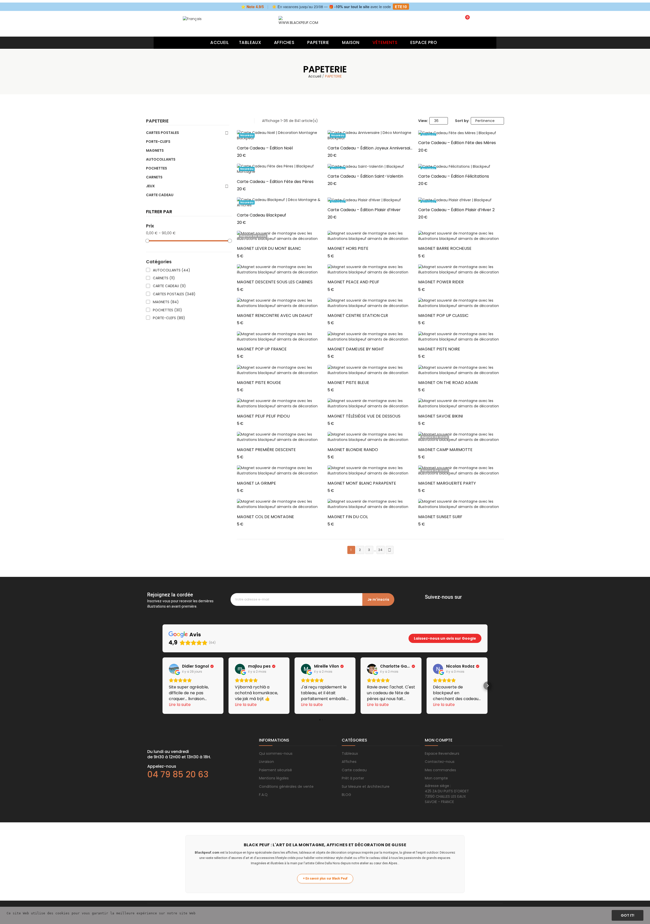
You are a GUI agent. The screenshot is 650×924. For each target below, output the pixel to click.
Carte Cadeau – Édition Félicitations (453, 176)
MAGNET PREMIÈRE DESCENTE (266, 450)
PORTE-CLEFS (158, 141)
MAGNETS (155, 150)
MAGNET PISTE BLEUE (348, 383)
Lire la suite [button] (180, 704)
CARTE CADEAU (159, 194)
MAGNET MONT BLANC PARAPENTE (362, 483)
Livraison (266, 761)
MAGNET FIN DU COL (348, 517)
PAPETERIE (157, 121)
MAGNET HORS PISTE (348, 248)
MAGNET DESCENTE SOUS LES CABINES (275, 282)
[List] (246, 120)
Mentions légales (274, 778)
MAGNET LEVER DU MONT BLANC (269, 248)
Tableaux (350, 753)
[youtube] (457, 604)
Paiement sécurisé (275, 770)
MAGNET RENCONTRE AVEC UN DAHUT (275, 315)
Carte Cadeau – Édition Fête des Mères (457, 143)
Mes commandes (440, 770)
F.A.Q (263, 794)
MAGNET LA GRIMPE (256, 483)
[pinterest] (447, 604)
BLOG (346, 794)
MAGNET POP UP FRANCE (262, 349)
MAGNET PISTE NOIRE (439, 349)
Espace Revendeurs (442, 753)
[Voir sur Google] (174, 669)
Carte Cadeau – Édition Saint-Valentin (365, 176)
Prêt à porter (353, 778)
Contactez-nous (439, 761)
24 (380, 550)
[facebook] (427, 604)
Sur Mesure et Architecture (365, 786)
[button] (162, 686)
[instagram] (437, 604)
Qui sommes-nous (275, 753)
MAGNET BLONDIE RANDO (353, 450)
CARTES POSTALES (162, 132)
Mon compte (436, 778)
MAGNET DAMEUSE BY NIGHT (356, 349)
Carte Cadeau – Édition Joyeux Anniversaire (370, 148)
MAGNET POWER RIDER (441, 282)
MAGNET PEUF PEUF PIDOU (263, 416)
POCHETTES (156, 168)
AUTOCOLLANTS (160, 159)
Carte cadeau (354, 770)
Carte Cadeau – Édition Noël (265, 148)
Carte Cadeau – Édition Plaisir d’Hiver (364, 210)
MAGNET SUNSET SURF (440, 517)
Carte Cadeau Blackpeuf (261, 215)
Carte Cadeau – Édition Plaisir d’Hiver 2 (456, 210)
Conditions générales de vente (286, 786)
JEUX (150, 186)
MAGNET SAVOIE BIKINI (440, 416)
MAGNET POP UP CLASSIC (443, 315)
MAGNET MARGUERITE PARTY (447, 483)
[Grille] (239, 120)
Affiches (349, 761)
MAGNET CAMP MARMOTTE (445, 450)
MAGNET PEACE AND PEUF (353, 282)
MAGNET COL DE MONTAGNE (265, 517)
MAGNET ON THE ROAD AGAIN (448, 383)
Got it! (627, 915)
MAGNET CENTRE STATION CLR (358, 315)
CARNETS (154, 177)
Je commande (279, 131)
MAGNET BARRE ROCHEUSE (445, 248)
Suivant (389, 550)
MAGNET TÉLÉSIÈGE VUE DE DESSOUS (364, 416)
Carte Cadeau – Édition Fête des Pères (275, 181)
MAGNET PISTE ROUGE (259, 383)
